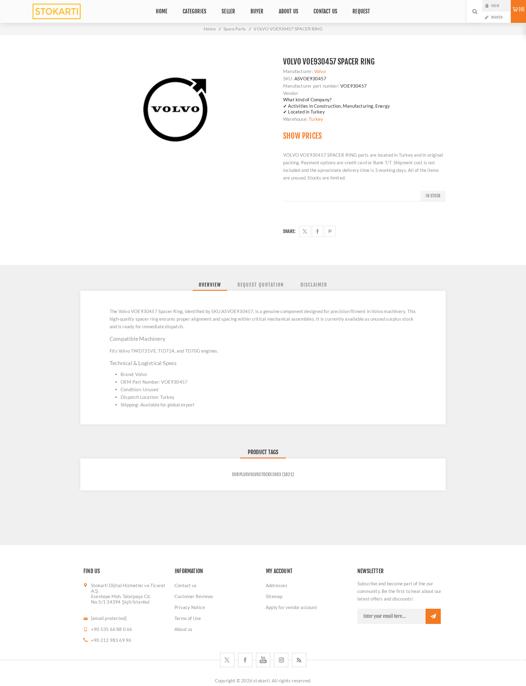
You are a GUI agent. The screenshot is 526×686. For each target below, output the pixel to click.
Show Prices (302, 136)
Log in (495, 6)
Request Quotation (260, 285)
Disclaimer (313, 285)
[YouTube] (263, 660)
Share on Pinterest (329, 231)
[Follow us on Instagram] (281, 660)
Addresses (276, 585)
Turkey (316, 119)
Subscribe (433, 616)
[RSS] (299, 660)
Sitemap (274, 596)
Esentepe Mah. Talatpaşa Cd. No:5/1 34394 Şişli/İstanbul (120, 599)
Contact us (185, 585)
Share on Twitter (304, 231)
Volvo (320, 71)
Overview (210, 285)
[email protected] (109, 618)
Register (497, 17)
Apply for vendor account (291, 607)
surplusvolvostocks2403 (256, 474)
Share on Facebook (317, 231)
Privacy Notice (189, 607)
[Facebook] (245, 660)
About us (183, 629)
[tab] (210, 285)
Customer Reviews (193, 596)
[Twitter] (227, 660)
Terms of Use (187, 618)
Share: (289, 231)
